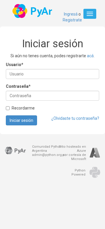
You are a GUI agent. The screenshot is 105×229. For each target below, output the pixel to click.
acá (90, 55)
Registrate (72, 20)
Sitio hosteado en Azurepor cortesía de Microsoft (72, 153)
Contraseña (18, 86)
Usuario (14, 64)
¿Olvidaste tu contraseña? (75, 118)
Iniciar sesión (21, 120)
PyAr (32, 11)
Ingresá (71, 14)
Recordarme (23, 108)
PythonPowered (78, 172)
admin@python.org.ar (49, 155)
